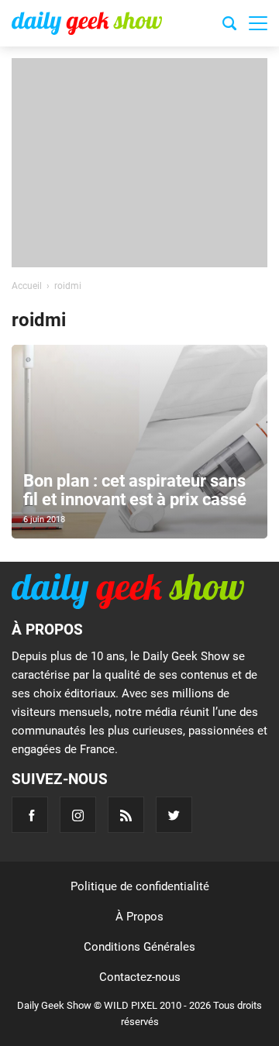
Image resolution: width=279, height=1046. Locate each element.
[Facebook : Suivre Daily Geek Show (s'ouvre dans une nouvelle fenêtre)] (30, 815)
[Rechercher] (229, 25)
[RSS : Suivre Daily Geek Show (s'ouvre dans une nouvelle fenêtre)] (126, 815)
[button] (258, 23)
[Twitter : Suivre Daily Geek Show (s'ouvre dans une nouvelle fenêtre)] (174, 815)
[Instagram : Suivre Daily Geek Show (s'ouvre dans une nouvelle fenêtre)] (78, 815)
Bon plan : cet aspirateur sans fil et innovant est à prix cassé (134, 490)
